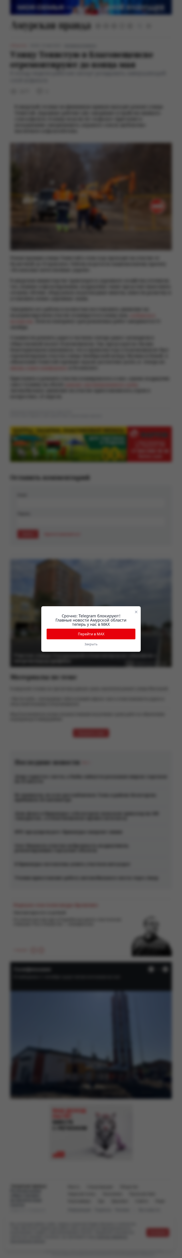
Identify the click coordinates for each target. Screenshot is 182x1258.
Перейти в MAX (91, 634)
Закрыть (91, 644)
